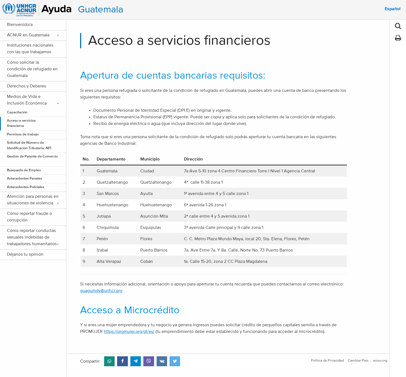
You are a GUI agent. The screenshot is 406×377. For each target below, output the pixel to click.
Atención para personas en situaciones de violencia (33, 199)
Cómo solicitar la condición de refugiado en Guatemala (32, 69)
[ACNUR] (37, 10)
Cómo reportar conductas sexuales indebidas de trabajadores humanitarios (32, 237)
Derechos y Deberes (26, 86)
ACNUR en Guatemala (28, 35)
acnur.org (380, 360)
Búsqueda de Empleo (24, 170)
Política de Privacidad (327, 360)
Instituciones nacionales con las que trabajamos (30, 48)
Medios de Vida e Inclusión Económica (27, 99)
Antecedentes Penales (24, 178)
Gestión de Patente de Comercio (32, 159)
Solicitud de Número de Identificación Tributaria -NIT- (29, 145)
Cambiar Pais (358, 360)
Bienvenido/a (20, 24)
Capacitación (17, 112)
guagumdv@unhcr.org (101, 290)
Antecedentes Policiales (25, 187)
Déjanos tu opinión (25, 254)
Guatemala (100, 9)
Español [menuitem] (392, 9)
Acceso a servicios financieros (21, 123)
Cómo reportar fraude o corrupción (29, 216)
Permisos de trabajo (23, 134)
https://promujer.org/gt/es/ (129, 331)
